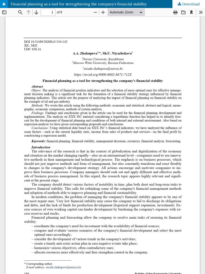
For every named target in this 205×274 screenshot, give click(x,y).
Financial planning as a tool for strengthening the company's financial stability (79, 4)
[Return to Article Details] (4, 4)
